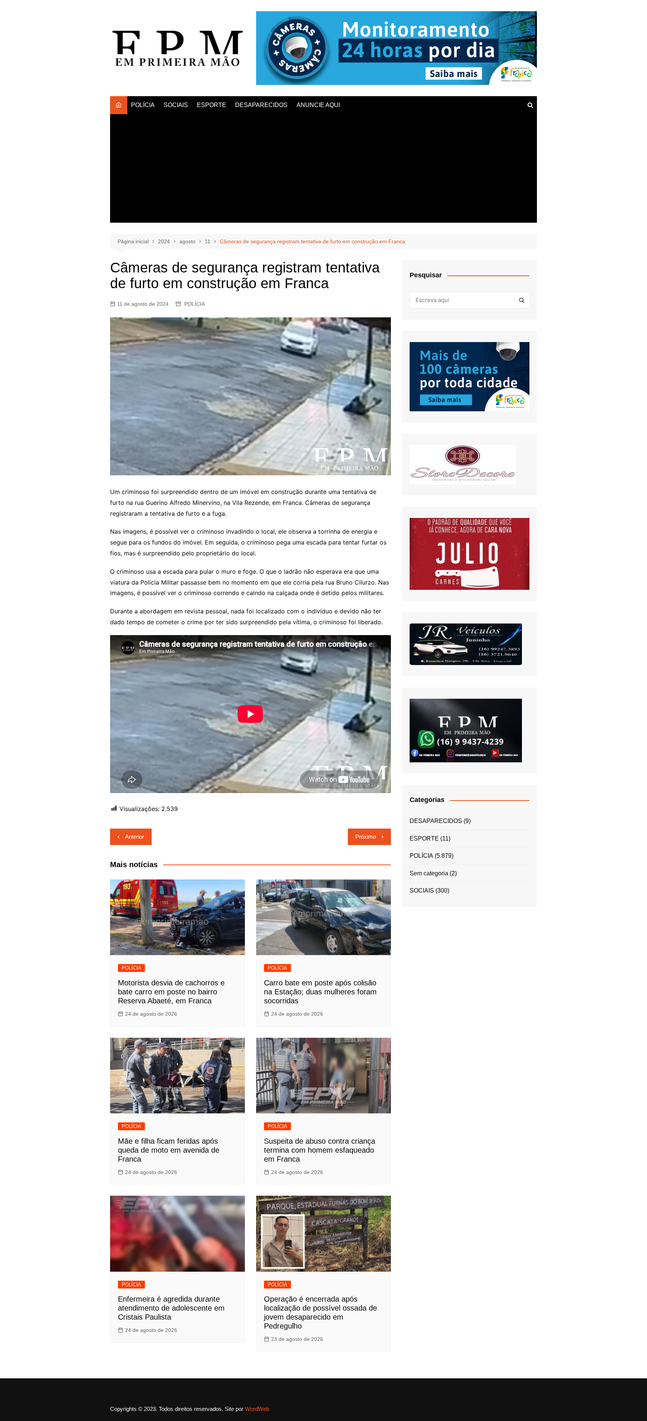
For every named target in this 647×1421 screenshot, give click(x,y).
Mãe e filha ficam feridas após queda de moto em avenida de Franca (168, 1150)
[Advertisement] (323, 170)
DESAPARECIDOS (261, 105)
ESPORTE (211, 105)
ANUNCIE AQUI (318, 105)
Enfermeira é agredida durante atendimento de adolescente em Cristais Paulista (171, 1308)
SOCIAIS (176, 105)
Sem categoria (429, 873)
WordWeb (257, 1409)
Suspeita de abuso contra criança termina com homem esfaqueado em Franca (319, 1150)
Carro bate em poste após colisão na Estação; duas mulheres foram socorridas (320, 992)
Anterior (134, 836)
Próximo (365, 836)
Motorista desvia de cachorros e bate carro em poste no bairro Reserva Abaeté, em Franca (171, 992)
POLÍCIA (143, 105)
